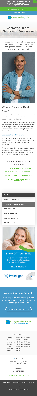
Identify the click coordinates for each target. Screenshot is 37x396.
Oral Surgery (9, 209)
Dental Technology (12, 218)
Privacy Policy (6, 382)
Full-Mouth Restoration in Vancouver (18, 180)
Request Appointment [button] (19, 9)
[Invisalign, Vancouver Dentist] (18, 277)
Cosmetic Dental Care (15, 204)
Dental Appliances (12, 213)
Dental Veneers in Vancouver (17, 172)
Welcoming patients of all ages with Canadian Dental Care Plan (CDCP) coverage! (18, 3)
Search (24, 382)
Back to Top (31, 382)
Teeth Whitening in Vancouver (18, 168)
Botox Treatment (11, 222)
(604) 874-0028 (19, 13)
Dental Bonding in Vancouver (17, 176)
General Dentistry (12, 199)
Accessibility (16, 382)
